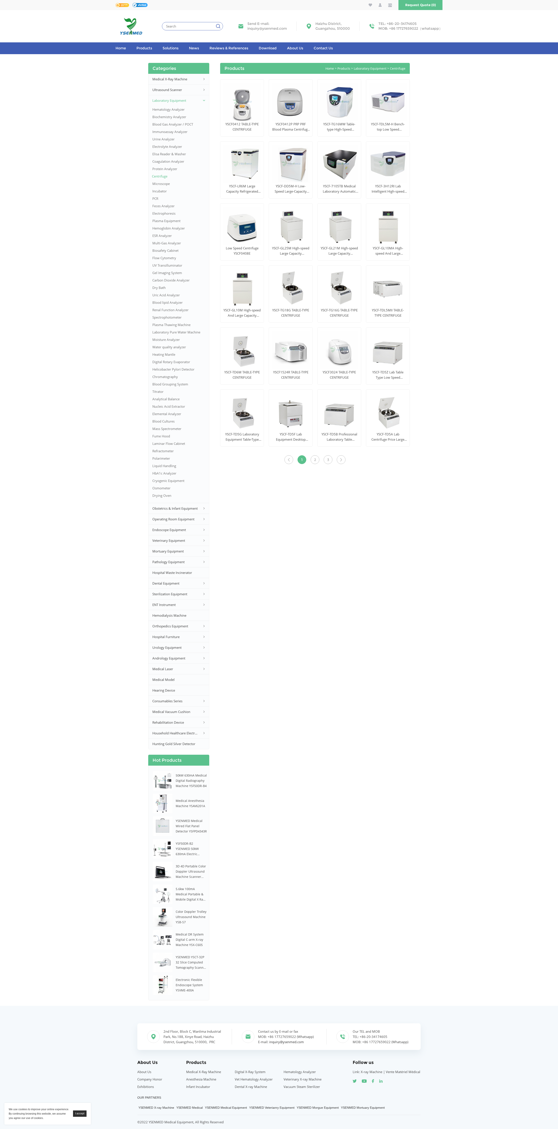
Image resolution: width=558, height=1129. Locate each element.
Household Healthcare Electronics (175, 733)
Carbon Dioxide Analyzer (171, 280)
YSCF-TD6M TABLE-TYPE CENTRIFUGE (242, 375)
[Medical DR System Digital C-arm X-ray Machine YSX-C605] (162, 939)
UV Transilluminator (167, 265)
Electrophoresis (163, 213)
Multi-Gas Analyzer (166, 243)
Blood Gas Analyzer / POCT (172, 124)
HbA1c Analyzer (164, 473)
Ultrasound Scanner (167, 90)
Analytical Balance (166, 399)
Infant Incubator (198, 1086)
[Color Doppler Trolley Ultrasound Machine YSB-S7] (162, 917)
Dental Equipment (165, 583)
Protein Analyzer (164, 169)
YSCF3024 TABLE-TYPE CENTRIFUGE (339, 375)
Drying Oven (161, 495)
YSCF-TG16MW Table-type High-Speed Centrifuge (339, 127)
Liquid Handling (164, 466)
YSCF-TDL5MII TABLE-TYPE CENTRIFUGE (388, 313)
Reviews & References (228, 48)
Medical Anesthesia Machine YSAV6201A (190, 803)
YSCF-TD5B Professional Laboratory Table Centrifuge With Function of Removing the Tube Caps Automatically (339, 437)
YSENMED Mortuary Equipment (363, 1107)
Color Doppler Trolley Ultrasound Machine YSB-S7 (191, 917)
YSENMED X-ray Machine (156, 1107)
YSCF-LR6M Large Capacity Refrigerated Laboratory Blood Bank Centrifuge (242, 189)
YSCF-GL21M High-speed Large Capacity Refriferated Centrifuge (339, 251)
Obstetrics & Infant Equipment (175, 508)
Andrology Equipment (168, 658)
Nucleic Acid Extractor (168, 406)
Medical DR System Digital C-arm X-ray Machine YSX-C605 (190, 939)
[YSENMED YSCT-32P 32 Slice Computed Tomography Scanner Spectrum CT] (162, 962)
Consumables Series (167, 701)
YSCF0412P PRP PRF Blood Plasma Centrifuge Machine (290, 127)
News (194, 48)
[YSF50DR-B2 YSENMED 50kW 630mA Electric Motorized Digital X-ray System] (162, 849)
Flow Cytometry (164, 258)
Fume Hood (161, 436)
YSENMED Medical (189, 1107)
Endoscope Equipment (169, 530)
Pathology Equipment (168, 562)
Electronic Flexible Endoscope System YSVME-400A (189, 985)
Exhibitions (145, 1086)
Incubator (159, 191)
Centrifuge (159, 176)
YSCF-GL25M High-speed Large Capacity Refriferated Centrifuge (290, 251)
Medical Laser (162, 669)
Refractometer (163, 451)
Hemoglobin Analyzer (168, 228)
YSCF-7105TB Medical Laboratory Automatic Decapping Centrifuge (339, 189)
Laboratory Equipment (169, 100)
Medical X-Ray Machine (169, 79)
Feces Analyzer (163, 206)
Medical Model (163, 679)
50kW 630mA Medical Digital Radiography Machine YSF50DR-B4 (191, 780)
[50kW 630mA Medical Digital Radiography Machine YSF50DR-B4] (162, 781)
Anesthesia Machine (201, 1079)
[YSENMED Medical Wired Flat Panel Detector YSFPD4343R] (162, 826)
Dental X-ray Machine (251, 1086)
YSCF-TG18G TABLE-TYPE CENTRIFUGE (290, 313)
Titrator (157, 391)
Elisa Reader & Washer (169, 154)
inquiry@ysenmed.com (267, 28)
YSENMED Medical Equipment (226, 1107)
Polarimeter (161, 458)
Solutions (171, 48)
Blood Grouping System (170, 384)
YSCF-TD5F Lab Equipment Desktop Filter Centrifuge (291, 437)
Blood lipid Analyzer (167, 302)
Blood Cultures (163, 421)
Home (121, 48)
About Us (295, 48)
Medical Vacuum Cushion (171, 712)
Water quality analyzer (169, 347)
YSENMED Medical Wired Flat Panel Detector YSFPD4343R (191, 826)
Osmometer (161, 488)
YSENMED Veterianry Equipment (271, 1107)
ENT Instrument (164, 604)
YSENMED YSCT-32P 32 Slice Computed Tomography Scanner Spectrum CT (191, 962)
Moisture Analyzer (166, 339)
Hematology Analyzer (168, 109)
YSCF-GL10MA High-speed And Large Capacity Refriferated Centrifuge (387, 251)
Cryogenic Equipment (168, 480)
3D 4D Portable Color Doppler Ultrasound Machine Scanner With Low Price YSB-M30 (191, 871)
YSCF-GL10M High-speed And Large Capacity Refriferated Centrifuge (242, 313)
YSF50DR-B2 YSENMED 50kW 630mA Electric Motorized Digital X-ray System (190, 849)
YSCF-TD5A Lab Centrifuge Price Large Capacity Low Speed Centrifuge (387, 437)
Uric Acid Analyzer (166, 295)
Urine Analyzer (163, 139)
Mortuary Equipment (168, 551)
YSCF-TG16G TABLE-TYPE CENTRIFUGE (339, 313)
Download (268, 48)
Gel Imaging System (167, 273)
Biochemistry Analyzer (169, 117)
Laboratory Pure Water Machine (176, 332)
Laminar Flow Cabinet (168, 443)
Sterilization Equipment (169, 594)
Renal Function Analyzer (170, 310)
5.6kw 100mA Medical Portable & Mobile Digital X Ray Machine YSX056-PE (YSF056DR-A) (190, 894)
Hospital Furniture (166, 637)
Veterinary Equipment (168, 540)
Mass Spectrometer (166, 428)
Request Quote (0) (420, 5)
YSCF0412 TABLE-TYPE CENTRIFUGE (242, 126)
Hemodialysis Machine (169, 615)
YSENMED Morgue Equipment (318, 1107)
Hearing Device (163, 690)
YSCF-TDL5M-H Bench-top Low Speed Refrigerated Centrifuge (388, 127)
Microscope (161, 183)
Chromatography (165, 377)
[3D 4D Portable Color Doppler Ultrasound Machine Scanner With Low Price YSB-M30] (162, 871)
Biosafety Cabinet (165, 250)
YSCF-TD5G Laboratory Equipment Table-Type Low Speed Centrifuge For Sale (242, 437)
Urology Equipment (167, 647)
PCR (155, 198)
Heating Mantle (163, 354)
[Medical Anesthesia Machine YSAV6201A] (162, 803)
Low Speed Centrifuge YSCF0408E (242, 250)
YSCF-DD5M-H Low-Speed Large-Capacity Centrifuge (291, 189)
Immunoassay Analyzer (169, 131)
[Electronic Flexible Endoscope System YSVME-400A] (162, 985)
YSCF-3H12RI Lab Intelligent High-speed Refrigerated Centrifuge (388, 189)
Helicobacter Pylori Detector (173, 369)
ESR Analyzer (162, 235)
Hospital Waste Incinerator (172, 572)
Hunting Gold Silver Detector (173, 744)
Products (144, 48)
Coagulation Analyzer (168, 161)
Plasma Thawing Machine (171, 325)
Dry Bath (159, 287)
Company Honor (149, 1079)
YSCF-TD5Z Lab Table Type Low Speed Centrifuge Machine (387, 375)
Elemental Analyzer (166, 414)
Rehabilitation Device (168, 722)
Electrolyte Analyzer (167, 146)
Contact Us (323, 48)
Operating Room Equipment (173, 519)
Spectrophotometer (167, 317)
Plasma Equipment (166, 221)
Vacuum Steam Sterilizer (302, 1086)
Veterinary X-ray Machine (303, 1079)
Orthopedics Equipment (170, 626)
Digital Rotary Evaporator (171, 362)
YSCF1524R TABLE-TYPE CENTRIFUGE (290, 375)
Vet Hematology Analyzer (254, 1079)
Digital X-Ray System (250, 1072)
